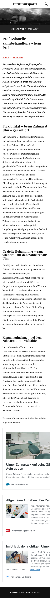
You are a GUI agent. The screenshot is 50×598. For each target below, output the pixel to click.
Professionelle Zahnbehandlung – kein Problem (21, 43)
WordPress (34, 592)
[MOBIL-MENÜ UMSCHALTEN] (4, 4)
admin (5, 57)
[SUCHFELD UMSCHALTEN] (46, 4)
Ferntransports (25, 3)
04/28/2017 (18, 57)
